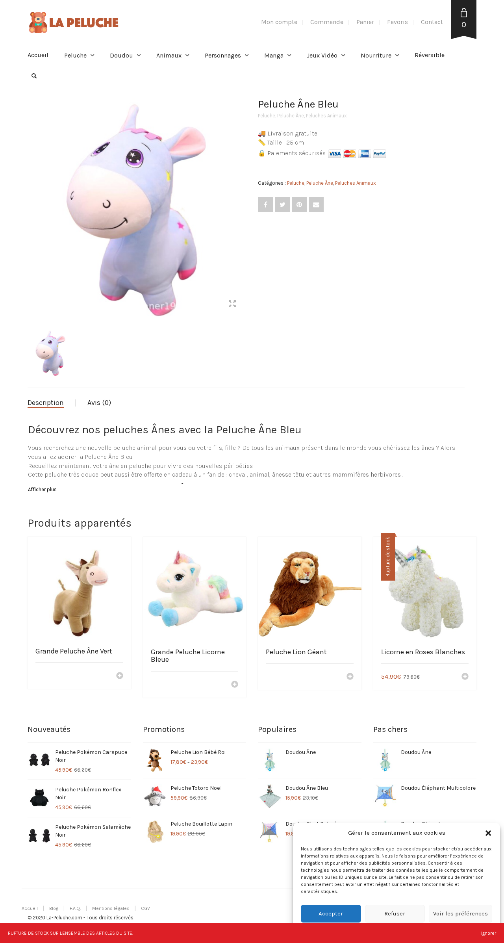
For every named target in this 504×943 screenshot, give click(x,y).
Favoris (397, 22)
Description (46, 402)
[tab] (52, 403)
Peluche (75, 55)
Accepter (331, 913)
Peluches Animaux (326, 116)
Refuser (394, 913)
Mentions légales (111, 908)
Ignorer (488, 933)
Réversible (430, 55)
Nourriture (376, 55)
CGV (145, 908)
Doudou (121, 55)
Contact (432, 22)
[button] (488, 833)
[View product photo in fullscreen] (232, 304)
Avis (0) (99, 402)
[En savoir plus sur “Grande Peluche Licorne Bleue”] (234, 685)
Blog (53, 908)
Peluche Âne (290, 116)
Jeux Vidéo (322, 55)
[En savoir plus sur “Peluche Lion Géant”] (350, 677)
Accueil (38, 55)
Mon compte (279, 22)
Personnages (223, 55)
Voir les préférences (460, 913)
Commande (326, 22)
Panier (365, 22)
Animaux (169, 55)
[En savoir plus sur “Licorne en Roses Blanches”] (465, 677)
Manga (274, 55)
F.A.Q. (75, 908)
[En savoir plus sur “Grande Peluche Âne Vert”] (119, 676)
